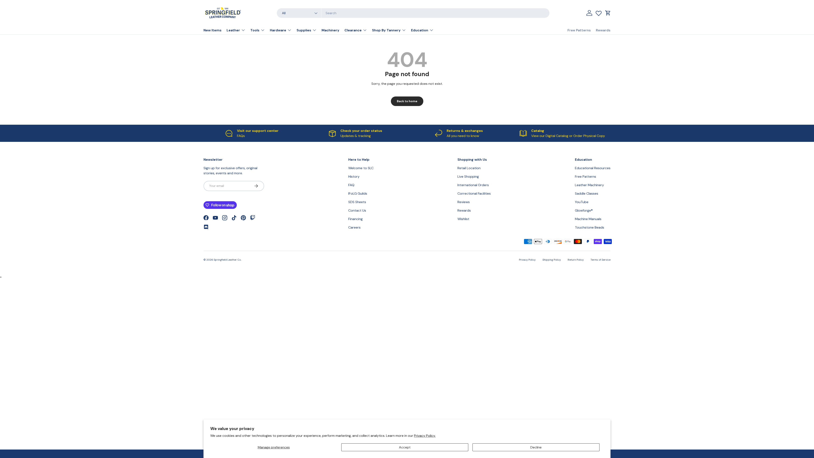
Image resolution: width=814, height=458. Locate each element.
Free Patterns (579, 30)
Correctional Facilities (474, 193)
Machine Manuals (588, 219)
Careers (354, 227)
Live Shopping (468, 176)
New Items (213, 30)
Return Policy (576, 259)
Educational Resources (592, 168)
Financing (355, 219)
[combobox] (413, 13)
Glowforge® (584, 210)
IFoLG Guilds (357, 193)
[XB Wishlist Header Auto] (598, 12)
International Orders (473, 185)
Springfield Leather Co (227, 259)
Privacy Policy (527, 259)
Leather (233, 30)
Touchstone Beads (589, 227)
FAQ (351, 185)
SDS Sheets (357, 202)
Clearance (353, 30)
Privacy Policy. (425, 435)
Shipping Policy (551, 259)
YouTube (581, 202)
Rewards (603, 30)
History (354, 176)
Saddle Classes (586, 193)
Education (419, 30)
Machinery (330, 30)
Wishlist (463, 219)
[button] (608, 13)
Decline (536, 447)
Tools (254, 30)
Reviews (463, 202)
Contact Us (357, 210)
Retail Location (469, 168)
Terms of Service (600, 259)
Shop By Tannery (386, 30)
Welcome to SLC (361, 168)
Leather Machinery (589, 185)
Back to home (407, 101)
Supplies (304, 30)
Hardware (278, 30)
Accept (405, 447)
